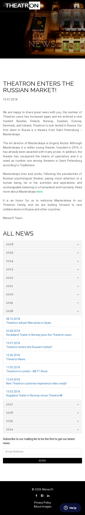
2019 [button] (9, 302)
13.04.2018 (13, 379)
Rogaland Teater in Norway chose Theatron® (34, 395)
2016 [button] (9, 412)
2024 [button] (9, 261)
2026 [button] (10, 244)
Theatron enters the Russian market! (29, 347)
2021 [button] (9, 286)
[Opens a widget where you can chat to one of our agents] (70, 508)
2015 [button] (9, 420)
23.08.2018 (13, 330)
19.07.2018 (13, 343)
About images (42, 506)
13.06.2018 (13, 355)
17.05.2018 (13, 367)
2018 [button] (9, 311)
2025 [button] (9, 252)
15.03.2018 (13, 391)
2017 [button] (9, 404)
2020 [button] (10, 294)
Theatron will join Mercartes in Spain (28, 322)
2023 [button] (9, 269)
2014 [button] (9, 429)
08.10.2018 (13, 318)
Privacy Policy (42, 502)
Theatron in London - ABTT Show (27, 371)
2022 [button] (9, 277)
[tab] (42, 244)
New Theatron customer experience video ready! (36, 383)
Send (42, 460)
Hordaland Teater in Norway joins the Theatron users (39, 334)
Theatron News (15, 359)
